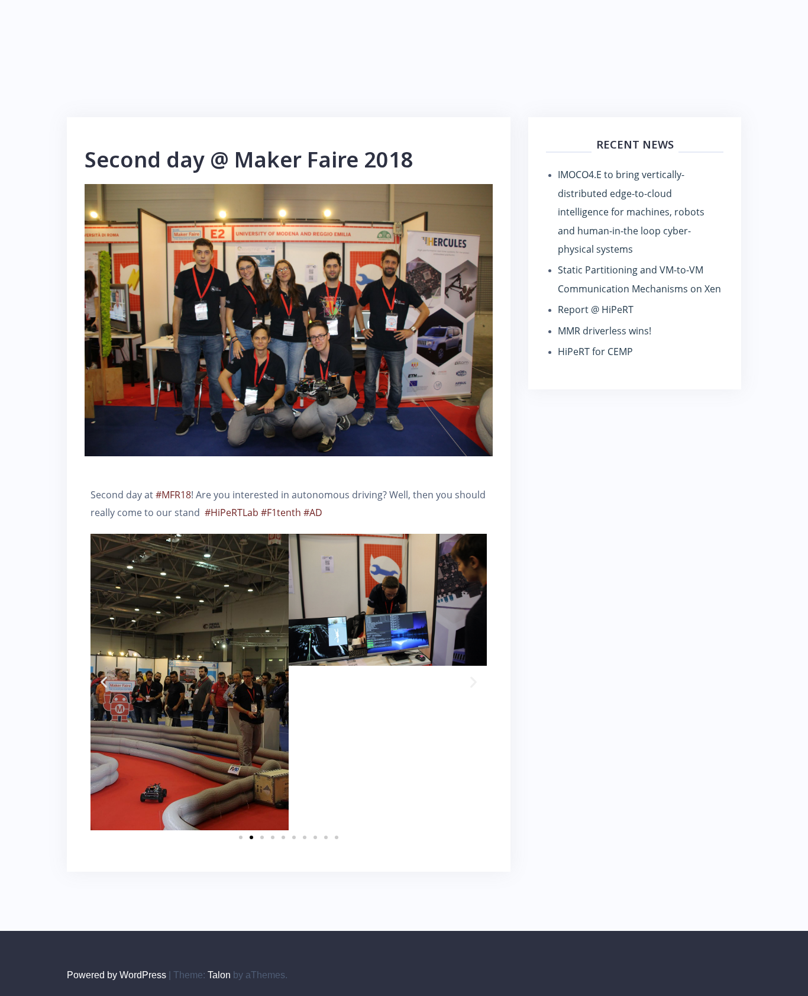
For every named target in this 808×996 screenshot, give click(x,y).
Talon (219, 975)
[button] (103, 682)
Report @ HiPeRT (596, 309)
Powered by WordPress (116, 975)
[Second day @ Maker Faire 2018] (289, 318)
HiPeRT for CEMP (595, 351)
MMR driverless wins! (604, 330)
